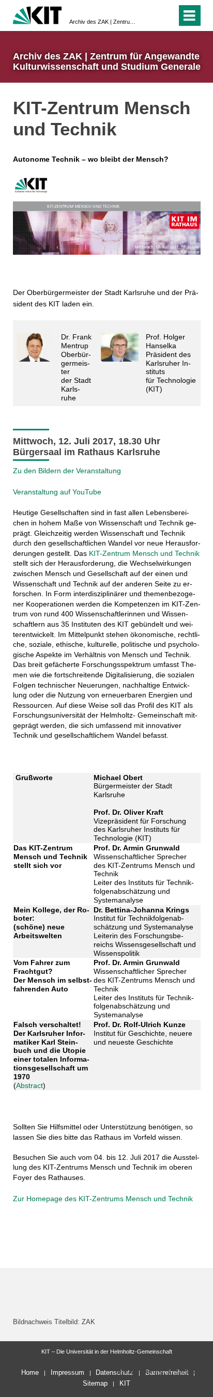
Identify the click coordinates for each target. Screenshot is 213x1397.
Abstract (29, 1085)
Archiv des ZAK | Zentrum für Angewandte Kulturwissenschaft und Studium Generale (103, 22)
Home (30, 1372)
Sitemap (95, 1383)
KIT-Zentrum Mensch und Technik (144, 553)
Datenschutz (114, 1372)
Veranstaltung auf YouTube (57, 492)
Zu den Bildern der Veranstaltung (67, 471)
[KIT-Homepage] (37, 14)
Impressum (67, 1372)
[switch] (167, 15)
